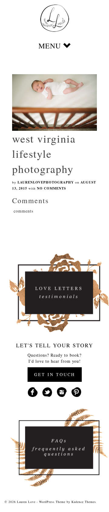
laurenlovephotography (46, 182)
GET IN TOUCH (54, 374)
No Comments (51, 188)
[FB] (32, 391)
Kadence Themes (83, 502)
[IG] (61, 391)
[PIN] (76, 391)
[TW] (47, 391)
